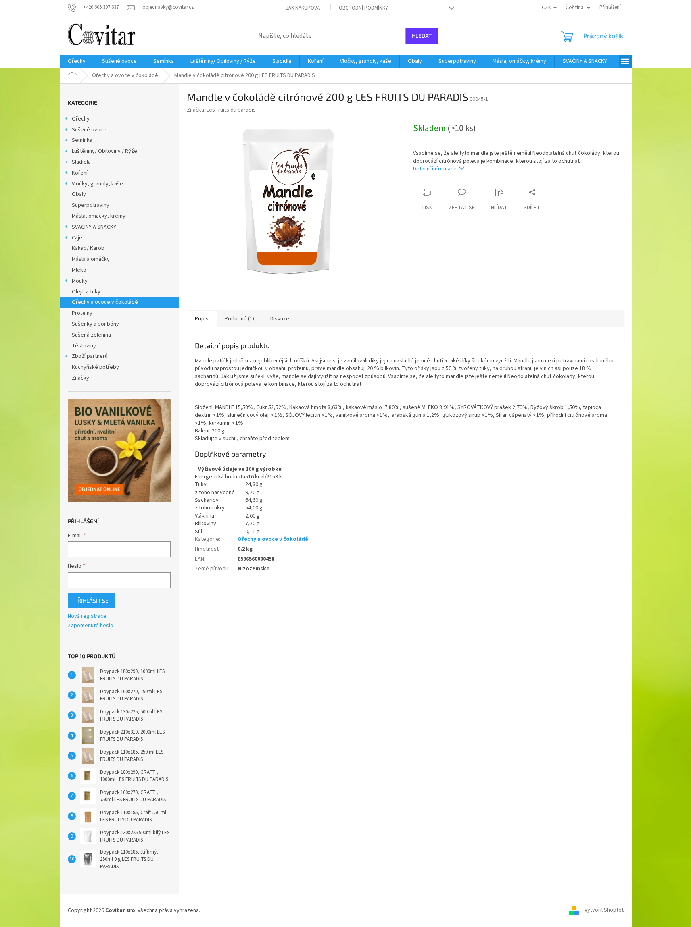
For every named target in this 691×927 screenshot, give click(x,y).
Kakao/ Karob (88, 248)
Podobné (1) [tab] (239, 319)
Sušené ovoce (89, 130)
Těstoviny (84, 346)
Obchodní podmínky (363, 8)
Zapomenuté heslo (90, 626)
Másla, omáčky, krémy (98, 216)
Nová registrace (87, 616)
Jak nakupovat (304, 8)
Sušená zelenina (91, 335)
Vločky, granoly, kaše (97, 184)
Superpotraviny (90, 205)
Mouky (80, 281)
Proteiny (82, 313)
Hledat (422, 35)
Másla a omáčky (91, 259)
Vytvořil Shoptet (604, 910)
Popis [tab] (202, 319)
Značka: (221, 110)
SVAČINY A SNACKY (94, 227)
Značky (80, 378)
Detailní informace (435, 169)
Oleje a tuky (86, 292)
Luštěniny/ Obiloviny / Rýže (104, 151)
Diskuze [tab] (279, 319)
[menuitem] (77, 61)
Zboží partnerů (90, 356)
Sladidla (81, 162)
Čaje (77, 238)
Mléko (79, 270)
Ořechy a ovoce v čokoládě (105, 302)
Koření (80, 173)
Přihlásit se (91, 600)
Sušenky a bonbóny (95, 324)
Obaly (79, 194)
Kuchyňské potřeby (95, 367)
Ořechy (81, 119)
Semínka (82, 140)
